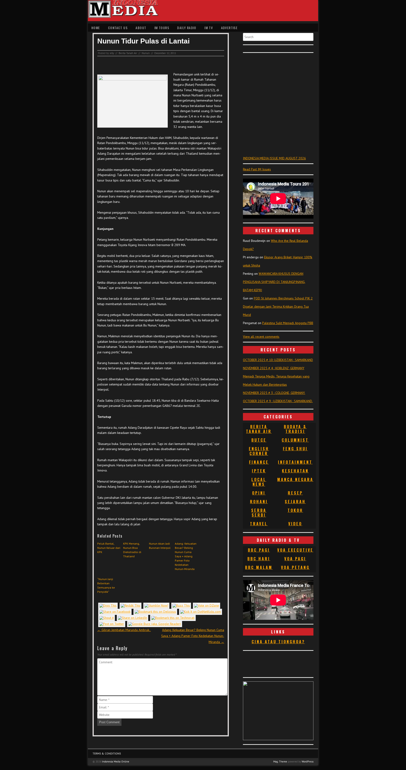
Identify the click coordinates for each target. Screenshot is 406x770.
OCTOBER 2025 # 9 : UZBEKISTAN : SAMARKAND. (278, 401)
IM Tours (161, 27)
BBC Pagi (259, 550)
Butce (258, 440)
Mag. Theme (280, 761)
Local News (258, 482)
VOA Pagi (295, 559)
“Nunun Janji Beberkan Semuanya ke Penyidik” (106, 585)
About (141, 27)
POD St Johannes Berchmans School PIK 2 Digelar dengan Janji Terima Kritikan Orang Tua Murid (278, 306)
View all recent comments (261, 336)
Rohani (259, 501)
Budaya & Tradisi (295, 429)
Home (95, 27)
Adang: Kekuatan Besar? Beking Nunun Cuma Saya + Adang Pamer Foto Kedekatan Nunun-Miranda (185, 556)
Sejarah (295, 501)
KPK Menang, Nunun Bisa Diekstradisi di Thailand (132, 550)
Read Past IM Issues (257, 169)
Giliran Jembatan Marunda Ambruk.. (124, 630)
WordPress (307, 761)
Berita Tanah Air (128, 53)
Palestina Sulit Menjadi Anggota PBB (287, 323)
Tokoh (295, 510)
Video (295, 523)
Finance (259, 462)
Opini (258, 493)
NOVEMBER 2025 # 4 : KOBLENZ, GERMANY (273, 368)
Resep (295, 493)
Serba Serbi (258, 512)
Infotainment (295, 462)
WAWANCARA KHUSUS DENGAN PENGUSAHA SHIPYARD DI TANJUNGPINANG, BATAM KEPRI (274, 281)
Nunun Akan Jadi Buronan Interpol (160, 546)
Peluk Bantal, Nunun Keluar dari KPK (108, 548)
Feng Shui (295, 449)
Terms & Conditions (107, 753)
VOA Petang (295, 567)
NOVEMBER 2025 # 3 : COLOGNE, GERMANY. (274, 393)
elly (112, 53)
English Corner (259, 451)
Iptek (259, 471)
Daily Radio (186, 27)
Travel (259, 523)
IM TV (208, 27)
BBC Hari (258, 559)
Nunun (146, 53)
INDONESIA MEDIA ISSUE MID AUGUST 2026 (274, 158)
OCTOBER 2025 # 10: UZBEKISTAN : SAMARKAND (278, 360)
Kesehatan (295, 471)
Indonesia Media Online (115, 761)
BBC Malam (259, 567)
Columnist (295, 440)
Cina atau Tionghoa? (278, 641)
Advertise (229, 27)
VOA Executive (295, 550)
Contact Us (118, 27)
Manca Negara (295, 479)
